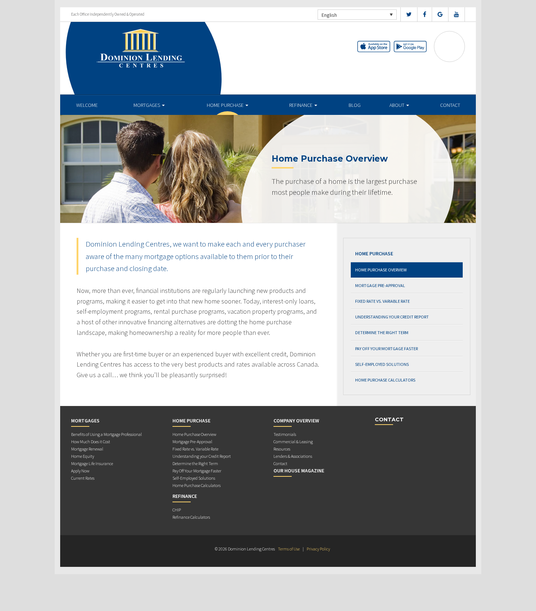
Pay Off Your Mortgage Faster (386, 348)
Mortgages (147, 105)
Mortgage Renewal (87, 449)
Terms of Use (289, 549)
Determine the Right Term (381, 332)
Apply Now (80, 470)
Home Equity (82, 456)
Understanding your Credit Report (392, 317)
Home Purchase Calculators (385, 380)
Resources (281, 449)
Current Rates (82, 478)
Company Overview (296, 420)
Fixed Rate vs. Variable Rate (382, 301)
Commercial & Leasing (293, 441)
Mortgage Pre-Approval (380, 285)
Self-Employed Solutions (382, 364)
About (397, 105)
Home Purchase (226, 105)
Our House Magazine (298, 470)
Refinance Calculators (191, 517)
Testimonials (284, 434)
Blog (355, 105)
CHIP (176, 510)
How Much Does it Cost (90, 441)
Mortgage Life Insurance (92, 463)
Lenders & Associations (292, 456)
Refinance (301, 105)
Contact (450, 105)
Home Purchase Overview (381, 269)
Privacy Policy (318, 549)
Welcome (87, 105)
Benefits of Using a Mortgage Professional (106, 434)
